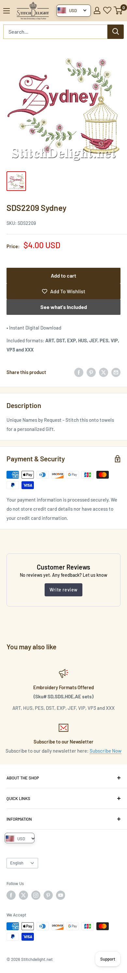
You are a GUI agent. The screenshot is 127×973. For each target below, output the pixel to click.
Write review (63, 589)
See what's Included (63, 307)
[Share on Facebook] (78, 372)
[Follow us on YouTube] (60, 895)
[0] (118, 10)
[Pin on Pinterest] (91, 372)
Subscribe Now (105, 751)
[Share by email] (115, 372)
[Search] (115, 32)
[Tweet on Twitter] (103, 372)
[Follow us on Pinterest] (48, 895)
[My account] (97, 10)
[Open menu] (6, 10)
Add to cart (63, 275)
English (16, 862)
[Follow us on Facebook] (11, 895)
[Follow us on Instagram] (35, 895)
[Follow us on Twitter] (23, 895)
